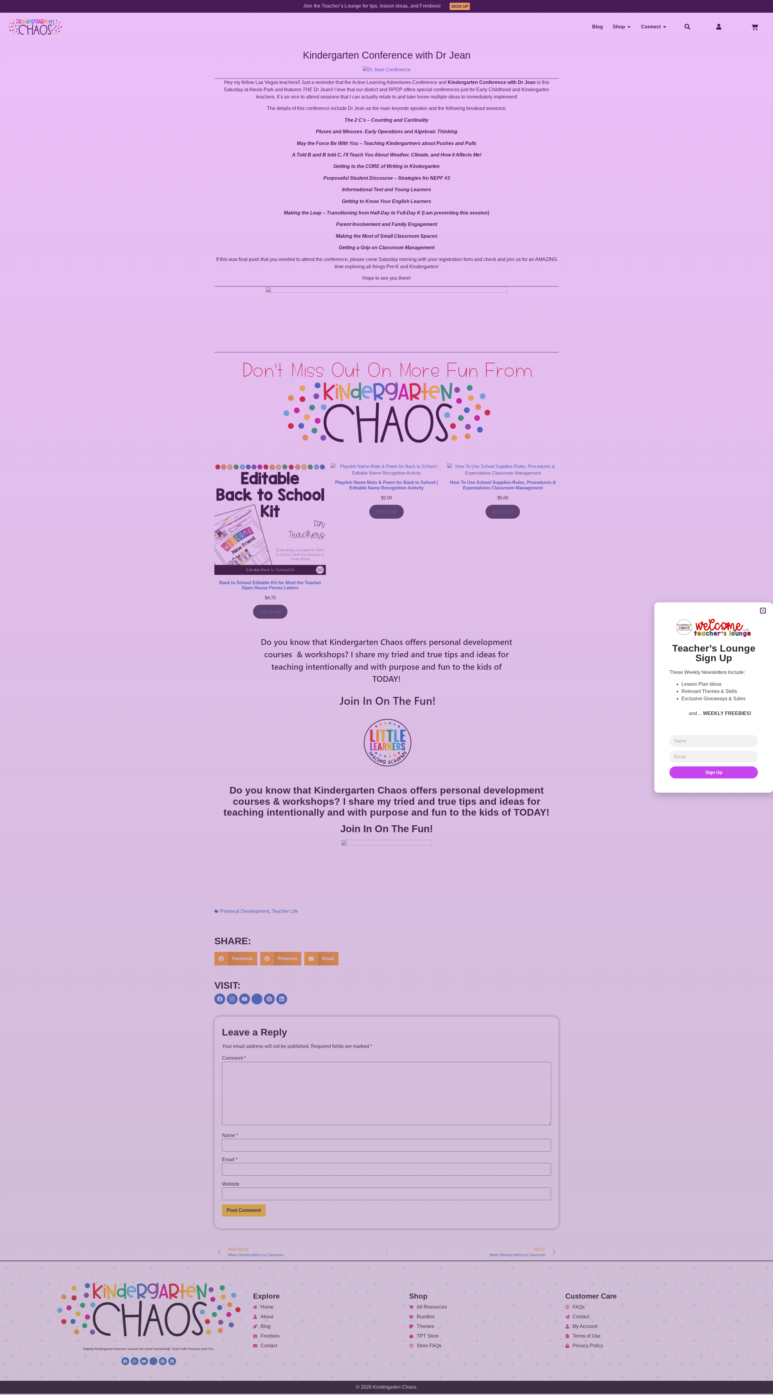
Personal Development (244, 911)
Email (229, 1159)
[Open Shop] (629, 27)
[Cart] (754, 27)
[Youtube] (244, 999)
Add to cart (270, 611)
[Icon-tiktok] (257, 999)
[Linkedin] (281, 999)
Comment (234, 1058)
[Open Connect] (664, 27)
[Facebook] (219, 999)
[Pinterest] (269, 999)
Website (230, 1184)
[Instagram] (232, 999)
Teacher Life (285, 911)
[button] (235, 958)
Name (230, 1135)
